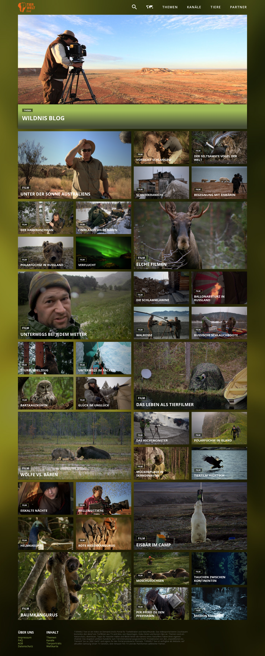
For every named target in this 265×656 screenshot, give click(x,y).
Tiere (215, 7)
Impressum (24, 637)
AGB (20, 643)
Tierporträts (53, 643)
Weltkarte (52, 646)
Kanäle (194, 7)
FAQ (20, 640)
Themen (170, 7)
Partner (238, 7)
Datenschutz (25, 646)
